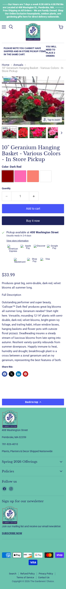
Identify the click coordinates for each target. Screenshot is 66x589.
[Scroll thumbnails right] (61, 133)
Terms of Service (25, 577)
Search (12, 573)
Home (5, 65)
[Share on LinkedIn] (18, 374)
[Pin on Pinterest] (25, 374)
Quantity (6, 188)
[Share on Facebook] (4, 374)
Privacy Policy (46, 573)
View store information (17, 240)
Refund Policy (27, 573)
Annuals (18, 65)
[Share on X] (11, 374)
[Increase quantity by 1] (33, 196)
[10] (9, 133)
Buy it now (33, 221)
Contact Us (44, 577)
